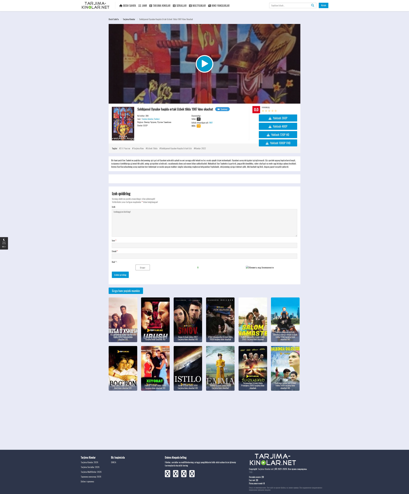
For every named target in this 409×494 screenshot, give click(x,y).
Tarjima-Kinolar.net (266, 469)
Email (115, 251)
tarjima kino (138, 148)
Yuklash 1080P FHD (280, 143)
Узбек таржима (87, 481)
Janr (144, 6)
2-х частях (125, 148)
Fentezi (156, 119)
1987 (211, 122)
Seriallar (181, 6)
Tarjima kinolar (129, 19)
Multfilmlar (199, 6)
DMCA (113, 462)
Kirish (323, 5)
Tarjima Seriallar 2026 (90, 467)
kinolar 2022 (200, 148)
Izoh (113, 206)
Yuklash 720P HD (280, 135)
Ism (114, 240)
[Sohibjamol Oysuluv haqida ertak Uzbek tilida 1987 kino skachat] (123, 123)
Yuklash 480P (280, 126)
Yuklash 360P (280, 118)
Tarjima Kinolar (161, 6)
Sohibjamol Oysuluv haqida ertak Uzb (176, 148)
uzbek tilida (152, 148)
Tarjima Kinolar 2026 (89, 462)
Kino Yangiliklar (221, 6)
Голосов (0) (266, 107)
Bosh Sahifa (129, 6)
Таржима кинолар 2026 (91, 476)
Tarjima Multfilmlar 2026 (91, 471)
